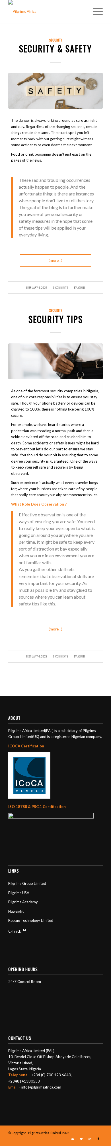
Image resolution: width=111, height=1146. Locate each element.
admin (81, 287)
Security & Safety (55, 48)
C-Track (17, 931)
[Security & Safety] (55, 91)
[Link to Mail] (73, 1139)
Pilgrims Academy (23, 902)
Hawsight (16, 911)
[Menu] (95, 11)
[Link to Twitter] (81, 1139)
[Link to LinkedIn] (90, 1139)
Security (55, 40)
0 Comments (60, 287)
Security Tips (55, 319)
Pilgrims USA (18, 893)
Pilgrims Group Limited (27, 883)
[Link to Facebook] (98, 1139)
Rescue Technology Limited (30, 920)
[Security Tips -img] (55, 361)
